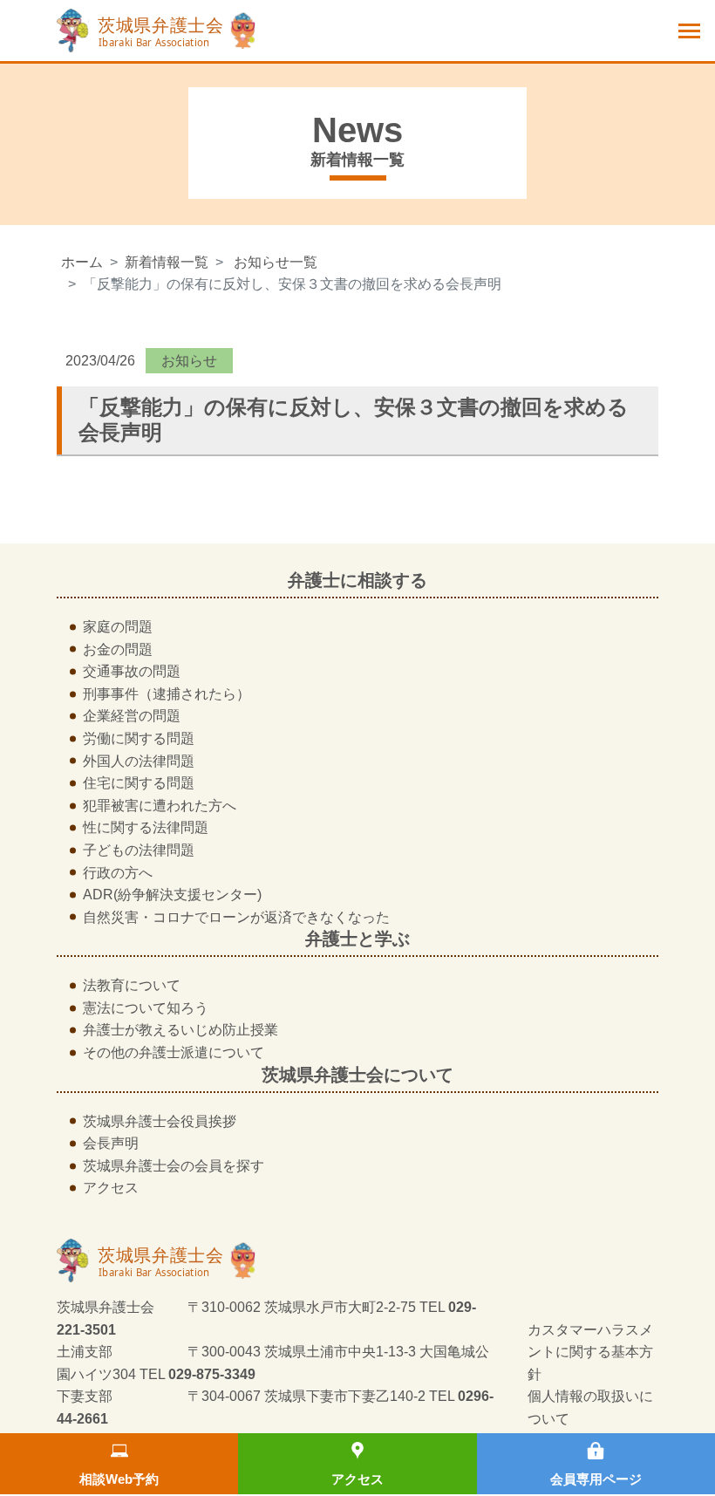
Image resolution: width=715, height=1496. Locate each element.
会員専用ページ (596, 1479)
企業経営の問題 (131, 715)
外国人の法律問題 (138, 761)
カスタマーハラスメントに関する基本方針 (590, 1352)
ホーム (82, 262)
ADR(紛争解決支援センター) (172, 894)
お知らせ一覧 (275, 262)
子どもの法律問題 (138, 850)
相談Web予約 (119, 1479)
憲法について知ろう (145, 1008)
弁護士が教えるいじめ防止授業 (180, 1029)
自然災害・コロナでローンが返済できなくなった (236, 917)
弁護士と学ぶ (357, 938)
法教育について (131, 985)
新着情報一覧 (166, 262)
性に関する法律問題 (145, 827)
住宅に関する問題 (138, 782)
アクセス (357, 1479)
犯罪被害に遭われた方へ (159, 805)
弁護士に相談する (357, 580)
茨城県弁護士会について (357, 1074)
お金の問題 (118, 649)
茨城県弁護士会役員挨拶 (159, 1121)
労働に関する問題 (138, 738)
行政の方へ (118, 872)
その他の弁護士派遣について (173, 1052)
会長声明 (111, 1143)
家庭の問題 (118, 626)
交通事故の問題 (131, 671)
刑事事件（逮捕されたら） (166, 694)
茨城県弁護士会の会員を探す (173, 1165)
